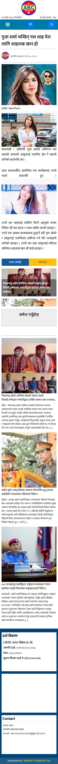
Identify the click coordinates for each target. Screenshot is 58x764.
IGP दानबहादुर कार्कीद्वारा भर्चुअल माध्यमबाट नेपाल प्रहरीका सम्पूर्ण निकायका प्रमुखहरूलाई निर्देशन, (26, 586)
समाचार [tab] (43, 262)
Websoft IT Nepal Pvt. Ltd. (37, 761)
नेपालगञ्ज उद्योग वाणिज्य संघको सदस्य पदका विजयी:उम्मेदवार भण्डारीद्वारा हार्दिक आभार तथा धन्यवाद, (26, 287)
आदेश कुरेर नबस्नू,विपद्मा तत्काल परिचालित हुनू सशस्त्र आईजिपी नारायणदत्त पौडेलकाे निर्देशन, (27, 492)
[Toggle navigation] (7, 24)
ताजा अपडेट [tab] (15, 262)
